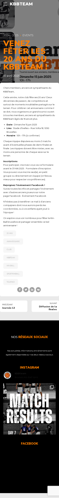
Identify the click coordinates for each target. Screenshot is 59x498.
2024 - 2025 (11, 35)
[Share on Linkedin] (32, 289)
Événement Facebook (34, 196)
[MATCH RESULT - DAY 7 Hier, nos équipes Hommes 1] (29, 409)
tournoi (11, 282)
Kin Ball (10, 266)
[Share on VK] (38, 289)
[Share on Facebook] (19, 289)
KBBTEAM (21, 4)
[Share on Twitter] (25, 289)
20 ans (10, 233)
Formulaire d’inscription (38, 168)
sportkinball (13, 274)
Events (27, 35)
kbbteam (11, 258)
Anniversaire (13, 241)
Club (9, 249)
